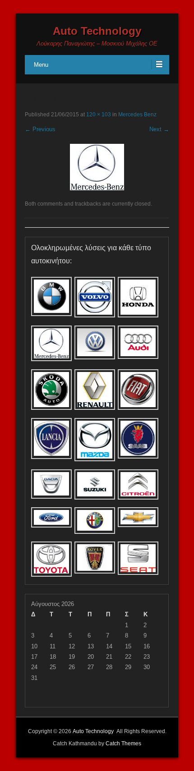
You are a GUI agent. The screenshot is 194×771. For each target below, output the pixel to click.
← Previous (40, 129)
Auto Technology (97, 31)
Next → (159, 129)
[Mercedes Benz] (97, 167)
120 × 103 (98, 114)
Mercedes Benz (137, 114)
